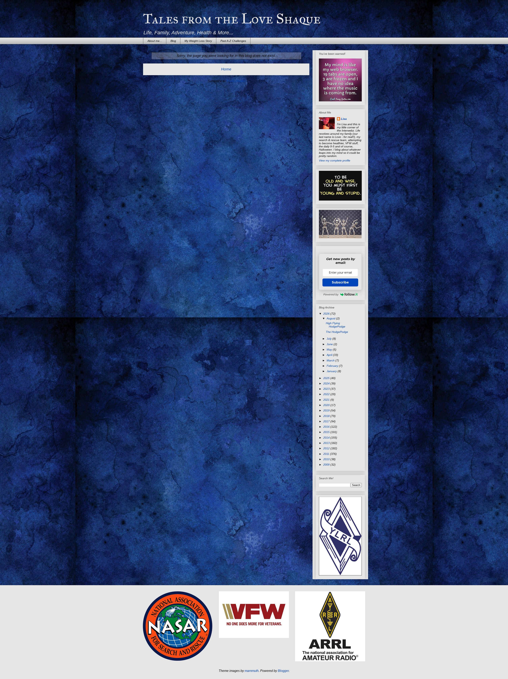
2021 (326, 399)
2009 (326, 464)
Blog (173, 40)
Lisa (344, 118)
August (331, 318)
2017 (326, 421)
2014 (326, 437)
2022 (326, 394)
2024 (326, 383)
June (330, 344)
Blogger (283, 670)
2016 (326, 426)
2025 (326, 378)
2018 (326, 416)
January (332, 371)
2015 (326, 432)
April (330, 354)
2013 (326, 443)
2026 (326, 313)
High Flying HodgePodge (335, 325)
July (329, 338)
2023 (326, 388)
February (333, 365)
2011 (326, 453)
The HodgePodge (337, 331)
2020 (326, 405)
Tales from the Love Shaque (232, 18)
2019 (326, 410)
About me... (154, 40)
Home (226, 69)
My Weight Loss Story (198, 40)
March (331, 360)
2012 (326, 448)
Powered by (330, 294)
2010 (326, 459)
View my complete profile (334, 160)
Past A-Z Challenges (233, 40)
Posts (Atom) (236, 81)
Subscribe (340, 282)
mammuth (252, 670)
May (330, 349)
